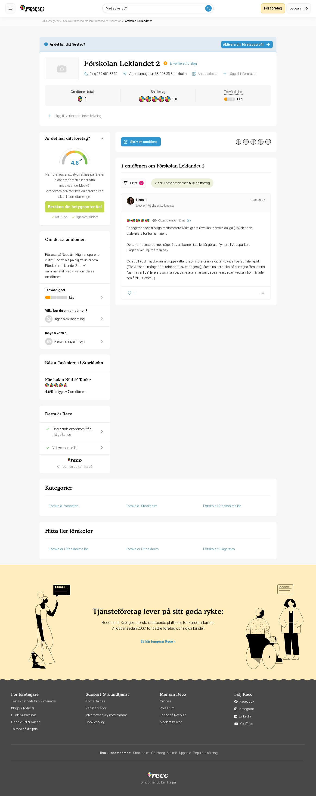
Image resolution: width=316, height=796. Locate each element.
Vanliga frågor (96, 708)
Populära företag (205, 753)
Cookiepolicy (95, 722)
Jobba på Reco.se (173, 715)
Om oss (166, 701)
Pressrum (167, 708)
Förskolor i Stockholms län (69, 549)
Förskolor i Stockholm (142, 549)
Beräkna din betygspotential (75, 206)
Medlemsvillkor (171, 722)
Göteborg (158, 753)
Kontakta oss (95, 701)
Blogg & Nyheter (22, 708)
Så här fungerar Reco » (158, 641)
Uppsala (185, 753)
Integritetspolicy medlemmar (106, 715)
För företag (273, 8)
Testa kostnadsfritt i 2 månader (33, 701)
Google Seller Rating (25, 722)
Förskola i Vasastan (63, 506)
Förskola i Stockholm (141, 506)
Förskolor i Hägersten (219, 549)
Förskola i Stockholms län (222, 506)
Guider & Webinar (23, 715)
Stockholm (141, 753)
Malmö (172, 753)
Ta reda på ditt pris (24, 729)
